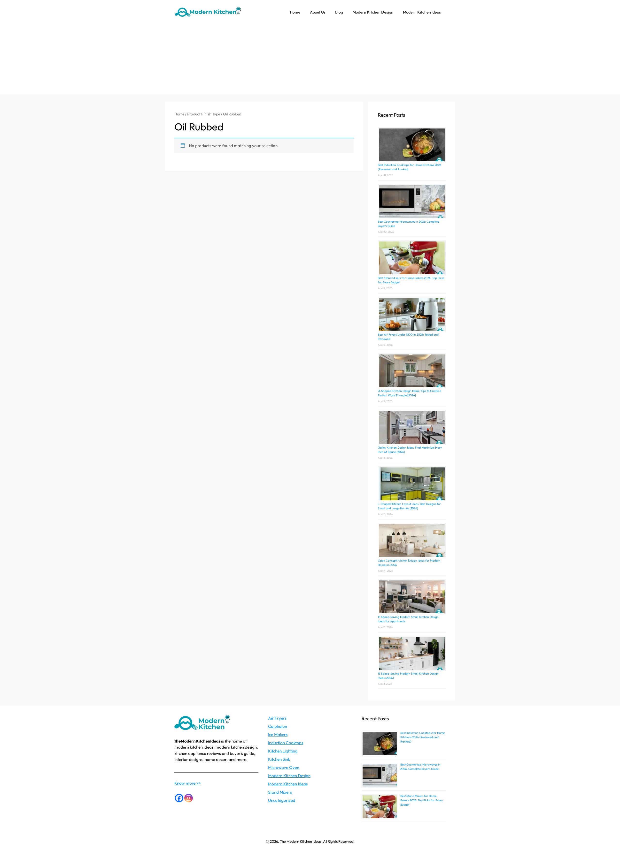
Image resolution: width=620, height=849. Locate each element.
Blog (339, 12)
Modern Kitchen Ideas (422, 12)
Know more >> (187, 783)
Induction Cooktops (285, 742)
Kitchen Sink (279, 759)
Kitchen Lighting (282, 750)
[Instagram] (188, 798)
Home (295, 12)
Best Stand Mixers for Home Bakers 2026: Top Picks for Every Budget (421, 800)
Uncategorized (281, 800)
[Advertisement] (310, 60)
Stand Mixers (280, 792)
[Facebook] (179, 798)
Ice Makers (277, 734)
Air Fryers (277, 718)
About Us (318, 12)
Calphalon (277, 726)
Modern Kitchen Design (373, 12)
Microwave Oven (283, 767)
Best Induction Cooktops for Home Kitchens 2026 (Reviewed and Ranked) (422, 737)
